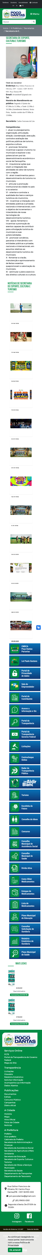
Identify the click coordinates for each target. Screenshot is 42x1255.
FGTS (6, 1054)
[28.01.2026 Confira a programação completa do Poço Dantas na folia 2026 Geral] (21, 481)
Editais (7, 1097)
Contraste (34, 2)
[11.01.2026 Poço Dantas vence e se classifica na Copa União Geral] (21, 510)
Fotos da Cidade (11, 1122)
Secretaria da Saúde (13, 1170)
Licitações (9, 1071)
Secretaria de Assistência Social (18, 1148)
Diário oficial (10, 1105)
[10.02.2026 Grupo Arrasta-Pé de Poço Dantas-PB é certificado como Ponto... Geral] (21, 423)
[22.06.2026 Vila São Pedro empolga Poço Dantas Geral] (21, 337)
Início (5, 28)
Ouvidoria (13, 2)
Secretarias (29, 28)
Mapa (6, 1117)
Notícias (8, 1125)
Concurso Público (12, 1100)
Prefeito (8, 1134)
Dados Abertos (11, 1085)
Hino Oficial (9, 1119)
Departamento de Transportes (18, 1173)
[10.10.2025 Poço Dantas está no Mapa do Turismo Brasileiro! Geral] (21, 568)
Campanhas (10, 1102)
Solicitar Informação (13, 1080)
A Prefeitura (16, 28)
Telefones (5, 2)
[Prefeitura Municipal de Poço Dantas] (14, 14)
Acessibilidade (23, 2)
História (8, 1114)
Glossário (8, 1074)
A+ (13, 5)
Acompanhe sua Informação (17, 1083)
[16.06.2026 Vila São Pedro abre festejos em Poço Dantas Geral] (21, 366)
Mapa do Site (10, 1063)
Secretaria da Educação (15, 1156)
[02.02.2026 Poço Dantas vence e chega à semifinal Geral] (21, 452)
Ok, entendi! (15, 1250)
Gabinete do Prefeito (13, 1139)
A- (17, 5)
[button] (34, 22)
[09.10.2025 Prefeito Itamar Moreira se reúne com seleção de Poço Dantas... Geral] (21, 597)
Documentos (10, 1094)
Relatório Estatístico (13, 1077)
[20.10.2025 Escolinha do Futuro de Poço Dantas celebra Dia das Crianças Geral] (21, 539)
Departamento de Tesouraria (17, 1176)
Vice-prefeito (10, 1136)
